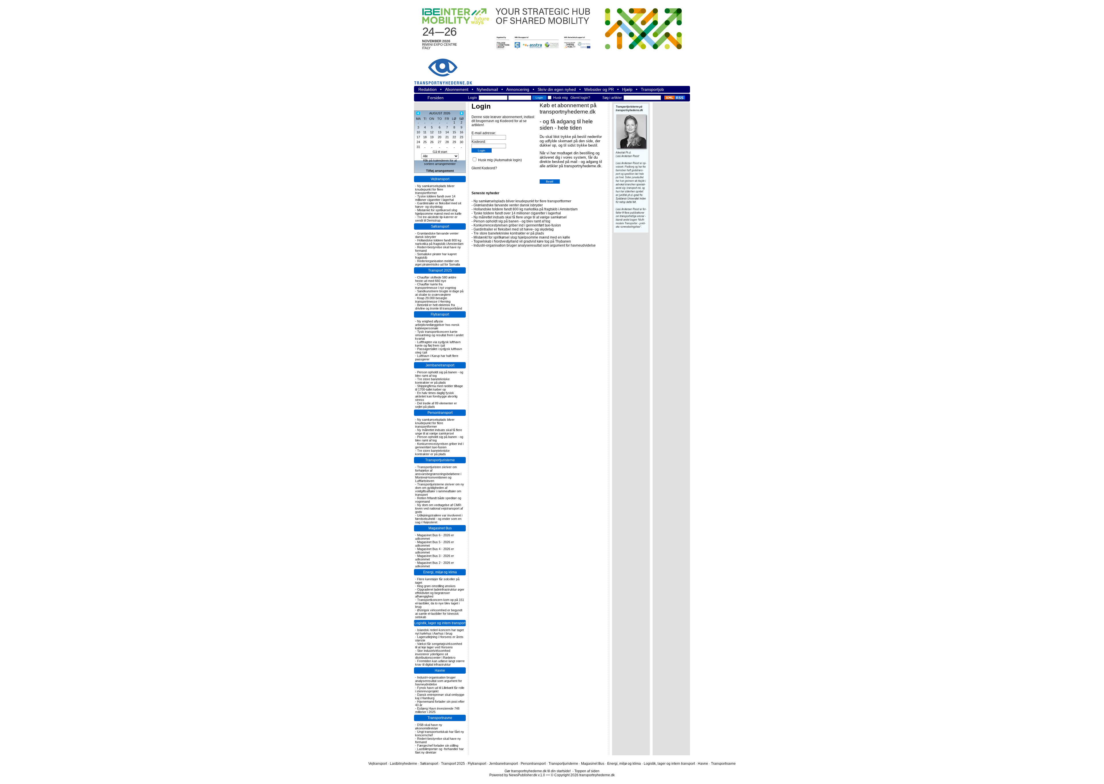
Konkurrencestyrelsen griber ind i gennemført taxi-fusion (439, 445)
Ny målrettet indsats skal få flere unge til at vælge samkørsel (438, 431)
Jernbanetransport (439, 365)
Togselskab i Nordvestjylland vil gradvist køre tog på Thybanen (522, 241)
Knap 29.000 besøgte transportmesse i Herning (433, 299)
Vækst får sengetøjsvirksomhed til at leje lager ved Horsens (438, 645)
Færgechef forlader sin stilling (437, 745)
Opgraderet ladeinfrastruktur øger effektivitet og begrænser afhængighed (439, 593)
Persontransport (440, 413)
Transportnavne (440, 718)
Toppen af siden (586, 771)
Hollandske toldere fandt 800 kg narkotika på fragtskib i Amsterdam (439, 242)
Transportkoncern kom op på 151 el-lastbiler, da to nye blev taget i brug (439, 603)
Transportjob (652, 89)
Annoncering (517, 89)
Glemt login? (580, 98)
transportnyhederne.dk (445, 68)
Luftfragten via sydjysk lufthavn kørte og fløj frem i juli (438, 343)
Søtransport (440, 226)
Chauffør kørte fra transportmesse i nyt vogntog (435, 286)
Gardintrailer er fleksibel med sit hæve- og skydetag (438, 204)
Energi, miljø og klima (440, 572)
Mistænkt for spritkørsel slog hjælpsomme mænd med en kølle (438, 211)
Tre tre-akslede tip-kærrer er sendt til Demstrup (436, 218)
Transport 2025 (440, 270)
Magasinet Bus (440, 528)
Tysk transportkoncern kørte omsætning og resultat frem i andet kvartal (439, 335)
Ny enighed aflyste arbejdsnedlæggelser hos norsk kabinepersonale (437, 325)
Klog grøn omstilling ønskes (436, 586)
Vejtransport (440, 179)
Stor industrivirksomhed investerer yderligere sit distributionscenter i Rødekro (435, 654)
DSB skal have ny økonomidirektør (428, 726)
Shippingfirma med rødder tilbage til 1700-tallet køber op (439, 387)
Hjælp (627, 89)
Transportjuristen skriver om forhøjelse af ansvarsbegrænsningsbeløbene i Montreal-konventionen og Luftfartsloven (438, 474)
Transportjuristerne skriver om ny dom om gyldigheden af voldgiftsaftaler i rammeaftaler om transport (439, 489)
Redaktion (427, 89)
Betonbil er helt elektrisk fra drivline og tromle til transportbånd (438, 306)
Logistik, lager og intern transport (439, 623)
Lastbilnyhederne (403, 764)
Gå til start (440, 151)
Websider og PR (599, 89)
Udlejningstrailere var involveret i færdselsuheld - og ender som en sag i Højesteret (438, 519)
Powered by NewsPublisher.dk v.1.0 (517, 775)
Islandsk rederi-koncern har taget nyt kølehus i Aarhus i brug (439, 631)
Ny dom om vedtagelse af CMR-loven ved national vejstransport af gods (439, 508)
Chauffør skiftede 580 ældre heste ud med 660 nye (435, 279)
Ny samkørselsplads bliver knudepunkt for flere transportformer (435, 189)
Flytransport (440, 314)
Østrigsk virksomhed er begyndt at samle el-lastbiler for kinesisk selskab (438, 613)
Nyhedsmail (487, 89)
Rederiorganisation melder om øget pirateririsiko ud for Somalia (437, 262)
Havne (440, 670)
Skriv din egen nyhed (557, 89)
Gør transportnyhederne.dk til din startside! (538, 771)
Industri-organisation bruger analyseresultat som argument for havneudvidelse (438, 681)
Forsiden (436, 97)
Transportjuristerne (440, 460)
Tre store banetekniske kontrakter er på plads (432, 380)
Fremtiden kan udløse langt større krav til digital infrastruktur (440, 662)
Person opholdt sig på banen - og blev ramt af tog (512, 221)
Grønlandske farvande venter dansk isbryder (508, 205)
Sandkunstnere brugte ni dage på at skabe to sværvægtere (439, 292)
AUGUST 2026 (439, 113)
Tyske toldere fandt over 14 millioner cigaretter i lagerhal (435, 198)
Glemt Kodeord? (484, 168)
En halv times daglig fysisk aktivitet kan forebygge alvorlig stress (436, 396)
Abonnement (456, 89)
